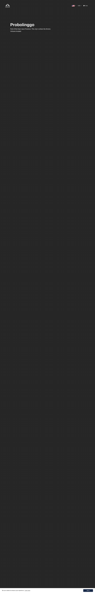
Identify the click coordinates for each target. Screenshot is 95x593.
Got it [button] (88, 590)
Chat (86, 5)
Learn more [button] (27, 590)
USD (79, 5)
